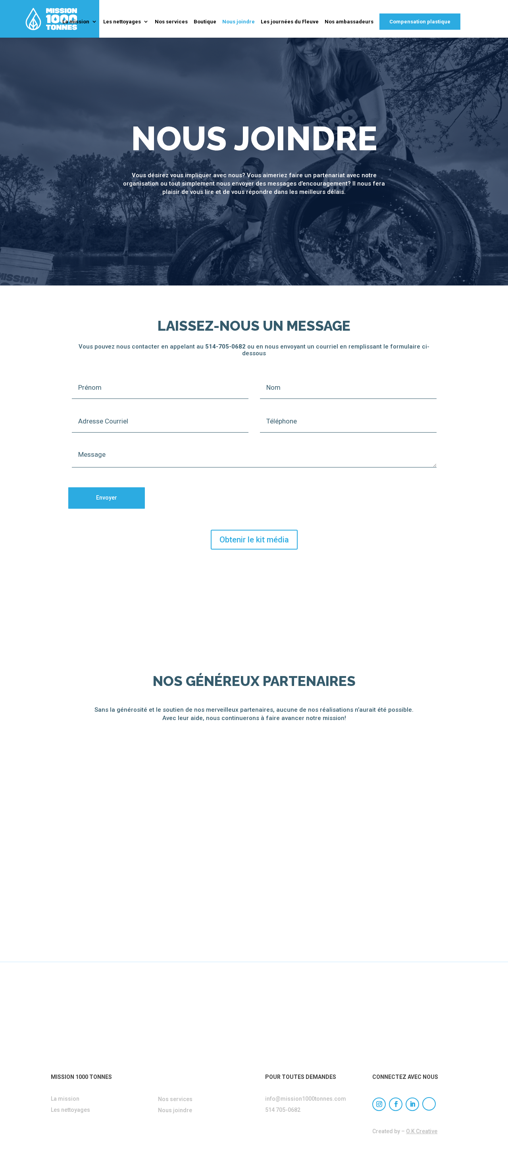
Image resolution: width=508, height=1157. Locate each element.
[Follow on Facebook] (395, 1104)
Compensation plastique (419, 22)
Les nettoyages (122, 22)
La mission (75, 22)
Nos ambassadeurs (349, 22)
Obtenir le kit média (254, 539)
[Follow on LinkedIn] (412, 1104)
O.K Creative (421, 1131)
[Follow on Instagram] (379, 1104)
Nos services (171, 22)
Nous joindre (238, 22)
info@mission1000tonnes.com (305, 1099)
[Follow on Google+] (429, 1104)
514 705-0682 (282, 1110)
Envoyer (106, 497)
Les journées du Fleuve (290, 22)
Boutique (205, 22)
